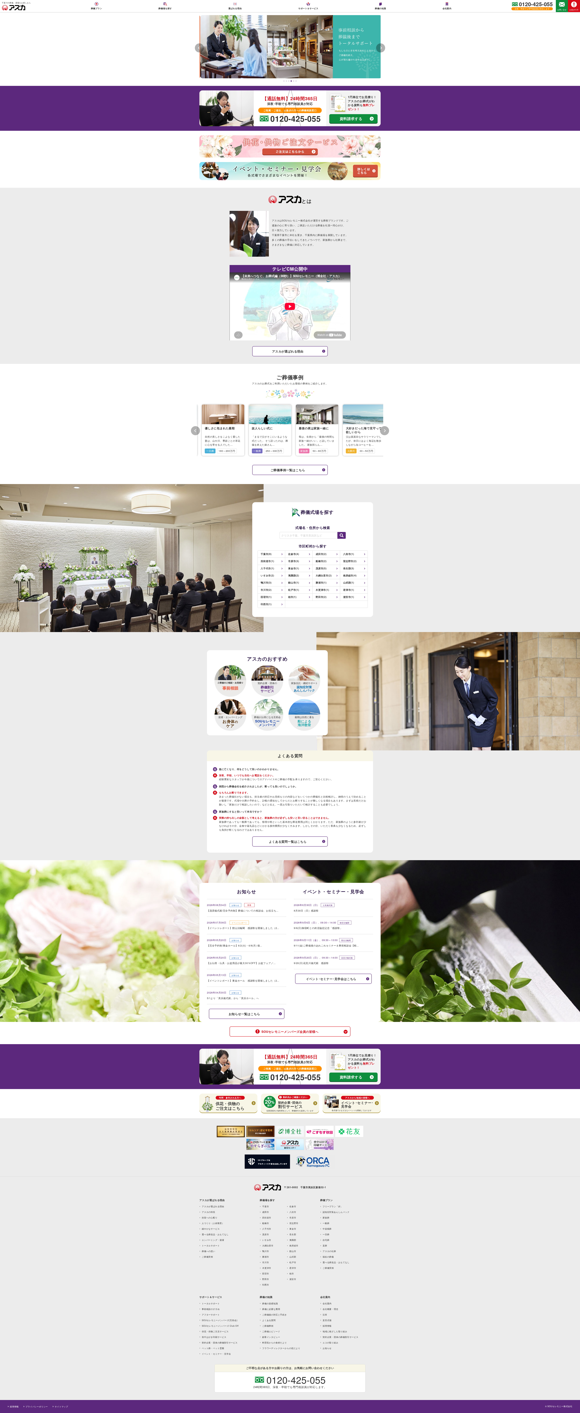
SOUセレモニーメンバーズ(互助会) (219, 1320)
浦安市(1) (348, 597)
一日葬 (326, 1234)
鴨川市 (265, 1251)
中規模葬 (327, 1228)
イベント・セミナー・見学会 (216, 1353)
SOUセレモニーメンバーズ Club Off (220, 1325)
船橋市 (265, 1223)
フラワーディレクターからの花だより (281, 1348)
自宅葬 (326, 1239)
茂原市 (265, 1234)
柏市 (291, 1273)
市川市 (265, 1262)
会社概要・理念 (330, 1309)
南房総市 (293, 1245)
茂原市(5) (321, 568)
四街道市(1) (267, 561)
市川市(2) (266, 590)
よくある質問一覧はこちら (288, 841)
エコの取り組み (330, 1342)
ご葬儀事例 (267, 1325)
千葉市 (265, 1206)
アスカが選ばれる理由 (287, 351)
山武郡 (292, 1256)
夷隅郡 (292, 1239)
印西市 (265, 1284)
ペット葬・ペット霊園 (213, 1348)
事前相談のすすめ (211, 1309)
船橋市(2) (321, 561)
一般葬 (326, 1223)
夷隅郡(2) (293, 575)
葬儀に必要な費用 (271, 1309)
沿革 (325, 1314)
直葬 (325, 1245)
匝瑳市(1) (266, 597)
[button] (284, 81)
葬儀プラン (96, 8)
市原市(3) (293, 561)
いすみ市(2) (267, 575)
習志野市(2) (350, 561)
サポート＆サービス (308, 8)
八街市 (292, 1211)
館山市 (292, 1251)
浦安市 (292, 1279)
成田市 (265, 1211)
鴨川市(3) (266, 582)
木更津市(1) (322, 590)
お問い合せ (561, 9)
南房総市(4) (350, 575)
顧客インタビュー (271, 1336)
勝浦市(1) (321, 582)
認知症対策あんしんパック (336, 1211)
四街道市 (266, 1217)
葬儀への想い (208, 1251)
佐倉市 (292, 1206)
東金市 (292, 1228)
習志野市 (293, 1223)
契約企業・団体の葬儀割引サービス (220, 1342)
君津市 (292, 1267)
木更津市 (266, 1267)
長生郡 (292, 1234)
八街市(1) (348, 554)
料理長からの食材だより (274, 1342)
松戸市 (292, 1262)
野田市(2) (321, 597)
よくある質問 (269, 1320)
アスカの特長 (208, 1211)
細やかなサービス (211, 1228)
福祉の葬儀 (328, 1256)
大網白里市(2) (324, 575)
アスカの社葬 (329, 1251)
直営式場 (327, 1320)
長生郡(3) (348, 568)
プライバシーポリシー (37, 1406)
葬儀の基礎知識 (270, 1303)
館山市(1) (293, 582)
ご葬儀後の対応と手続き (274, 1314)
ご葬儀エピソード (271, 1331)
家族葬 (326, 1217)
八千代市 (266, 1228)
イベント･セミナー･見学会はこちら (331, 979)
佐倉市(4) (293, 554)
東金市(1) (293, 568)
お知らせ (327, 1348)
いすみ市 (266, 1239)
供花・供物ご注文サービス (215, 1331)
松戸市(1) (293, 590)
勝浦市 (265, 1256)
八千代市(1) (267, 568)
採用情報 (327, 1325)
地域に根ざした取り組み (335, 1331)
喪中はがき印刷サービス (214, 1336)
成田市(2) (321, 554)
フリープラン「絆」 (333, 1206)
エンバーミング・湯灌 (213, 1239)
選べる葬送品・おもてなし (215, 1234)
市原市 (292, 1217)
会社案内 (447, 8)
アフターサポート (211, 1314)
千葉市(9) (266, 554)
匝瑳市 (265, 1273)
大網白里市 (267, 1245)
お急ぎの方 (573, 9)
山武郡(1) (348, 582)
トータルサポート (211, 1245)
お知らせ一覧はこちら (244, 1014)
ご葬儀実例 (207, 1256)
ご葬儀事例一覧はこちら (288, 470)
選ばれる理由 (235, 8)
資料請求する (351, 118)
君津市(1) (348, 590)
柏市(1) (292, 597)
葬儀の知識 (380, 8)
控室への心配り (210, 1217)
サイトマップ (61, 1406)
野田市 (265, 1279)
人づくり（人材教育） (213, 1223)
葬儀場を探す (165, 8)
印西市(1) (266, 604)
